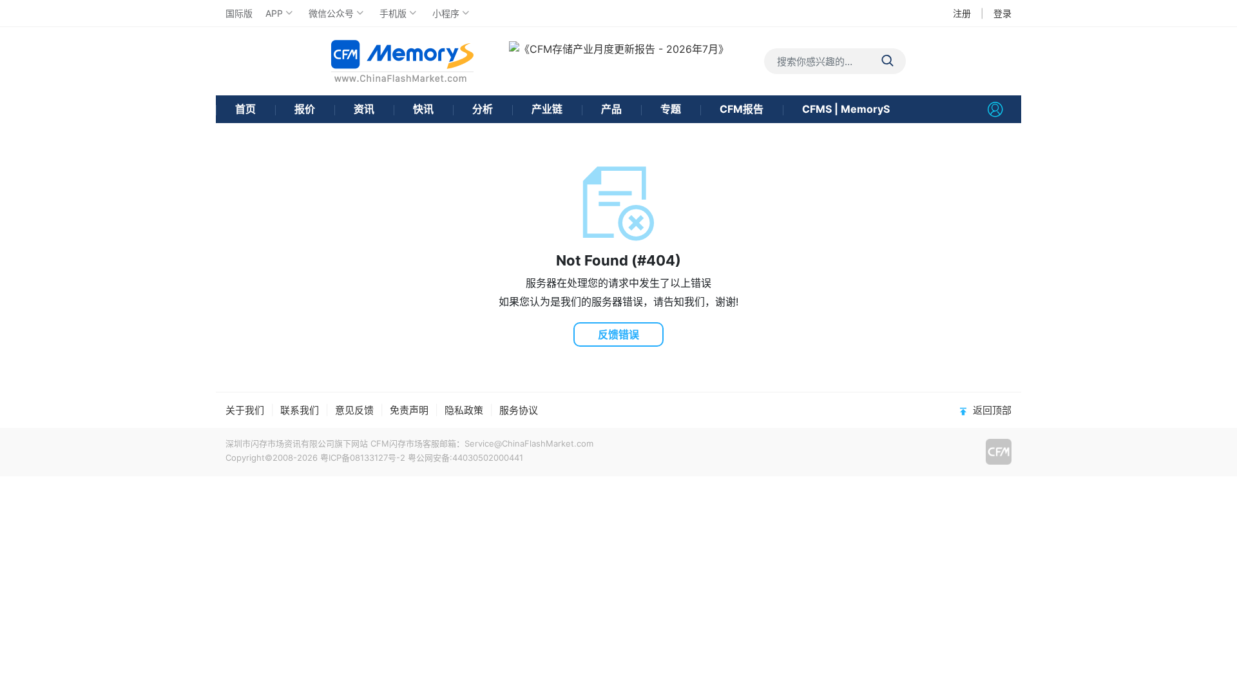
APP (274, 13)
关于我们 (244, 410)
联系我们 (299, 410)
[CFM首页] (402, 61)
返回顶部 (992, 410)
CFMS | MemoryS (846, 108)
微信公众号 (331, 13)
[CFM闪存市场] (999, 452)
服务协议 (518, 410)
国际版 (239, 13)
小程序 (445, 13)
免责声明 (409, 410)
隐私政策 (464, 410)
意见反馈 (354, 410)
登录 (1002, 13)
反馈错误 (618, 334)
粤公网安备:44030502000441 (465, 457)
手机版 (393, 13)
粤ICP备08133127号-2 (362, 457)
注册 (962, 13)
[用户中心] (995, 109)
